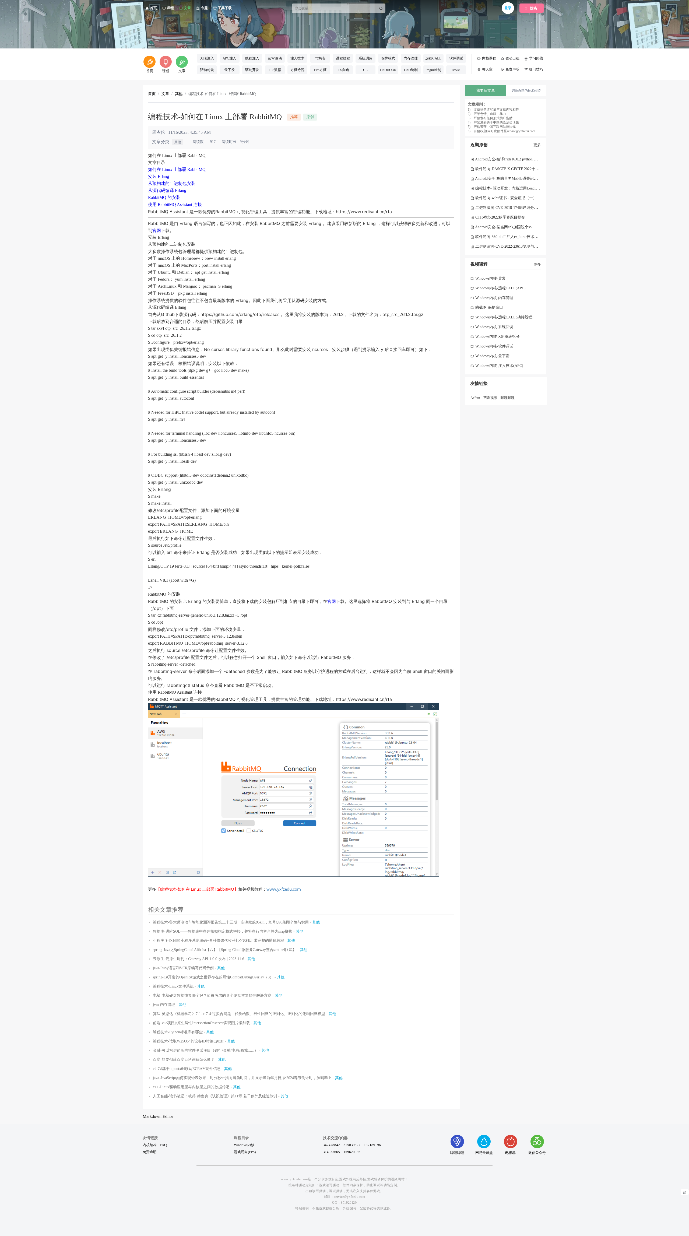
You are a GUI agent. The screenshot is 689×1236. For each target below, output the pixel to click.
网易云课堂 (484, 1152)
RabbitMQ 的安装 (164, 197)
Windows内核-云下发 (491, 356)
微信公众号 (537, 1152)
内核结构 (150, 1145)
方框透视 (297, 70)
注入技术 (297, 58)
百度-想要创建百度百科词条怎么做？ (184, 1060)
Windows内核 (244, 1145)
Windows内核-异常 (490, 278)
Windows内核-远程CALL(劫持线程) (503, 317)
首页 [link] (152, 94)
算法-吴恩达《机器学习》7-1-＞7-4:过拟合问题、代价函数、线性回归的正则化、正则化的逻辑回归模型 (239, 1014)
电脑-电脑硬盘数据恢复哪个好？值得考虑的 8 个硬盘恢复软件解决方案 (212, 995)
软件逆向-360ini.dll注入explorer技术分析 (508, 237)
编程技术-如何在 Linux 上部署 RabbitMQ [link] (222, 94)
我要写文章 (485, 91)
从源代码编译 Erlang (167, 190)
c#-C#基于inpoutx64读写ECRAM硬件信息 (187, 1069)
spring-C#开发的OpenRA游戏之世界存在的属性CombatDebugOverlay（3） (213, 977)
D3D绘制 (411, 70)
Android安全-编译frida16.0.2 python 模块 (507, 159)
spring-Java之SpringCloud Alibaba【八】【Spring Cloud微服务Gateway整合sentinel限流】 (224, 950)
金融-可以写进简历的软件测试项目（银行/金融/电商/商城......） (205, 1050)
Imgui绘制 (433, 70)
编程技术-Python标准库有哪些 (178, 1032)
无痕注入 (207, 58)
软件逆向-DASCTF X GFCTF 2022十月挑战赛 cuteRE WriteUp (525, 169)
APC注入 (229, 58)
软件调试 (456, 58)
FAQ (163, 1145)
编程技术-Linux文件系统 (173, 986)
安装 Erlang (158, 176)
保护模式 (388, 58)
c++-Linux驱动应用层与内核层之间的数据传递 (191, 1087)
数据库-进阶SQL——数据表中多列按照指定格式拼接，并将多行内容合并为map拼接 (222, 931)
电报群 (510, 1152)
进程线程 (343, 58)
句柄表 (320, 58)
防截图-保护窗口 (488, 308)
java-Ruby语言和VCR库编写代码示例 (183, 968)
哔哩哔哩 (508, 397)
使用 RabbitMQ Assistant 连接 (175, 204)
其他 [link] (178, 94)
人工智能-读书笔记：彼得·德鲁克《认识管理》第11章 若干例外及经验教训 (215, 1096)
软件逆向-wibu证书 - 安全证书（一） (505, 198)
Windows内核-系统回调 (493, 327)
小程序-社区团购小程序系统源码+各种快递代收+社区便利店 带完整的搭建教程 (218, 941)
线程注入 (252, 58)
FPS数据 (275, 70)
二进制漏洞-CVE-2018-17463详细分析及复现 (511, 208)
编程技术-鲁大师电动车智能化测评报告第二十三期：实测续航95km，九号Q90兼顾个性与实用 (231, 922)
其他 (177, 142)
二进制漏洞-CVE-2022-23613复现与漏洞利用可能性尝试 (521, 246)
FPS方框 (320, 70)
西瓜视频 (490, 397)
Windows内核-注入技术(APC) (498, 366)
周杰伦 (158, 132)
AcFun (475, 397)
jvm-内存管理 (164, 1005)
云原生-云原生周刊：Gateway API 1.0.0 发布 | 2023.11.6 (198, 959)
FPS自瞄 (342, 70)
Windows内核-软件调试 (493, 346)
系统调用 (365, 58)
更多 (537, 145)
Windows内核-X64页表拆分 (497, 337)
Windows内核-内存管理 (493, 298)
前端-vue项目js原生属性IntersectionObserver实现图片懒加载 (201, 1023)
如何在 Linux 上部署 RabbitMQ (177, 169)
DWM (456, 70)
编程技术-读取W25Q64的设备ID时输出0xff (188, 1041)
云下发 (229, 70)
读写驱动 (275, 58)
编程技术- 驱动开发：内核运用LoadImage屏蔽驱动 (516, 188)
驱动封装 (207, 70)
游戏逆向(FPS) (245, 1152)
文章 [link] (165, 94)
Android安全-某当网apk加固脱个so (503, 227)
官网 (156, 230)
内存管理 (411, 58)
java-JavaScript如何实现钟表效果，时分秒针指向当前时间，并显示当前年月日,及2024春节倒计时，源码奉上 (242, 1078)
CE (365, 70)
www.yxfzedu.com (283, 889)
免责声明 (150, 1152)
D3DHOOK (388, 70)
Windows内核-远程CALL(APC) (500, 288)
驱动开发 (252, 70)
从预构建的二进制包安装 (171, 183)
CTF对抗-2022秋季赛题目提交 (499, 217)
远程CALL (433, 58)
